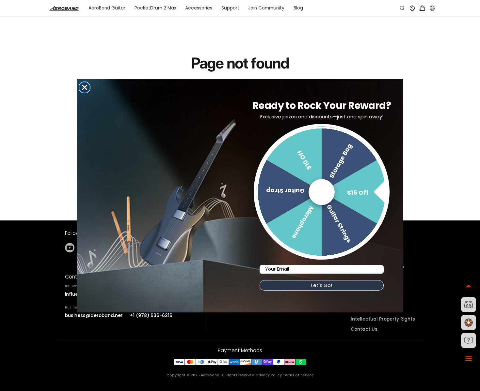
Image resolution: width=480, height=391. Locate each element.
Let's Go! (321, 285)
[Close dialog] (84, 87)
